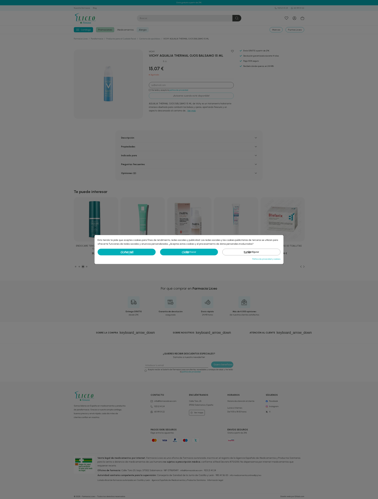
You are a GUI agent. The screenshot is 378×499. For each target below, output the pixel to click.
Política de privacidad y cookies (266, 259)
